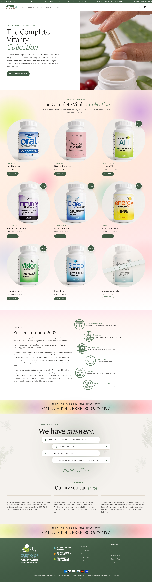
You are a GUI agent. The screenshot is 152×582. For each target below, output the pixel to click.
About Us (84, 554)
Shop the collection (18, 73)
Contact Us (85, 557)
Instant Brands (72, 578)
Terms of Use (115, 559)
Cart (112, 548)
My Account (115, 552)
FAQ (82, 561)
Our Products (85, 550)
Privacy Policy (115, 555)
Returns (113, 562)
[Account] (140, 7)
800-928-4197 (97, 408)
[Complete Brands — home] (11, 7)
